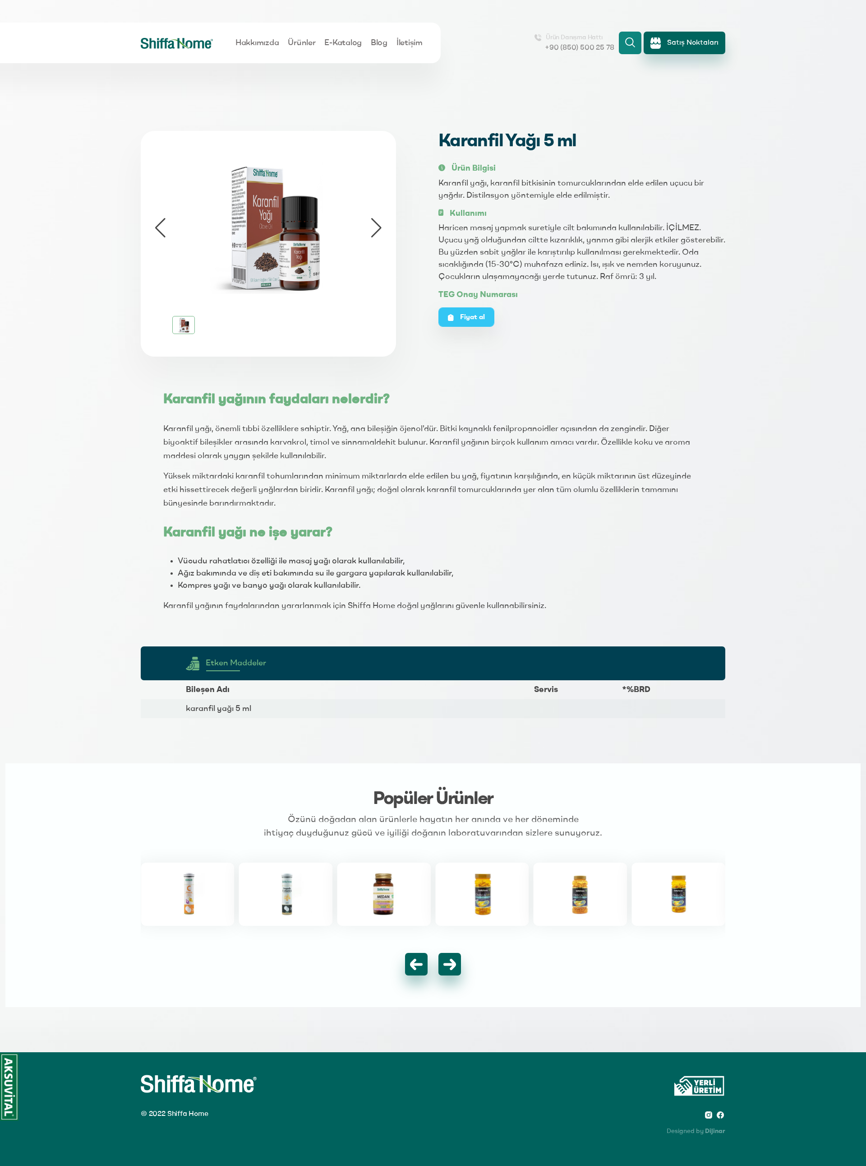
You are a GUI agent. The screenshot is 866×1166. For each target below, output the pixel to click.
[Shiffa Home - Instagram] (708, 1115)
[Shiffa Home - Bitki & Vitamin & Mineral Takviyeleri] (177, 43)
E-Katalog (343, 43)
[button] (376, 228)
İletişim (409, 43)
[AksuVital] (9, 1087)
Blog (379, 43)
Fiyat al (471, 317)
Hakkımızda (257, 43)
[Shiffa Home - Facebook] (720, 1115)
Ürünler (301, 43)
